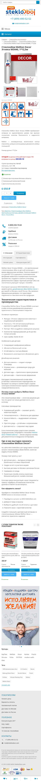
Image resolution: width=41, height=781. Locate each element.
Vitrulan (4, 657)
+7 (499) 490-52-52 (20, 18)
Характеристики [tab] (24, 253)
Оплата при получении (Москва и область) (17, 178)
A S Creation (24, 669)
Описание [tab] (8, 253)
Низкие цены (6, 699)
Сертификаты (6, 728)
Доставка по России (9, 712)
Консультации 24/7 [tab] (23, 262)
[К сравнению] (15, 579)
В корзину (20, 193)
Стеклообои (10, 215)
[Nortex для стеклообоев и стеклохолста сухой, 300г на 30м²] (11, 540)
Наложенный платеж (9, 705)
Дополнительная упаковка (12, 184)
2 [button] (21, 646)
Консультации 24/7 (8, 721)
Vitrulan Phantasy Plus (16, 677)
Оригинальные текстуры (10, 213)
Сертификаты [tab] (21, 258)
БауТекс (4, 654)
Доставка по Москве (9, 709)
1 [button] (19, 646)
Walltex (28, 677)
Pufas (12, 657)
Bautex (32, 669)
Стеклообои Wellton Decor (17, 207)
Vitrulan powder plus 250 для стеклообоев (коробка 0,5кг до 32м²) (30, 555)
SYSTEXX (19, 657)
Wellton (12, 654)
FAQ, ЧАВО (5, 724)
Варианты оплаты (8, 702)
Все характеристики (8, 170)
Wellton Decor (6, 681)
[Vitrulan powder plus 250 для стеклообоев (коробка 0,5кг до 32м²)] (30, 540)
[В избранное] (18, 579)
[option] (9, 91)
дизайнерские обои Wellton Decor (25, 289)
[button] (34, 525)
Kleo (3, 660)
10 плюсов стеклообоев (10, 731)
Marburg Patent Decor (9, 673)
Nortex (26, 654)
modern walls (29, 657)
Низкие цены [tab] (8, 262)
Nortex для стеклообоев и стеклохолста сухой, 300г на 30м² (11, 555)
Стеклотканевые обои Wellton (21, 211)
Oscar (20, 654)
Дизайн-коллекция (25, 213)
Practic (34, 654)
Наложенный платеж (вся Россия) (14, 181)
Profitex (5, 677)
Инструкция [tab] (7, 258)
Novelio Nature (22, 673)
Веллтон (8, 211)
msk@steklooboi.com (21, 23)
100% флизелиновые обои (10, 669)
